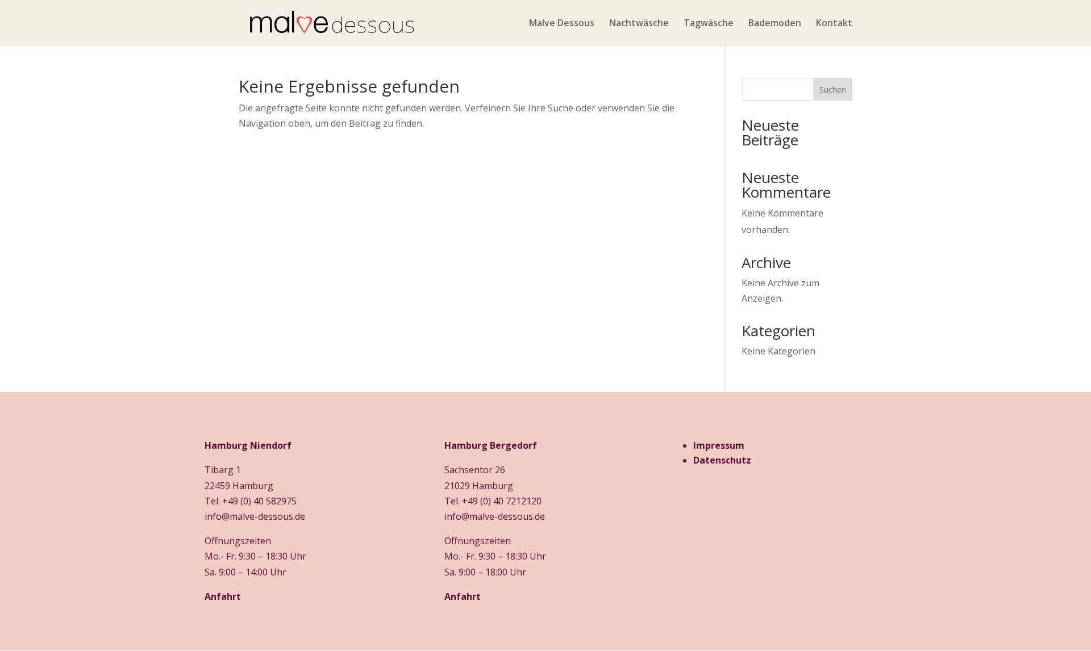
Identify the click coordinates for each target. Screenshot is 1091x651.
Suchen (832, 89)
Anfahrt (223, 596)
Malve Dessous (561, 24)
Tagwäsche (709, 24)
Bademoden (774, 24)
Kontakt (834, 24)
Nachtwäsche (639, 24)
